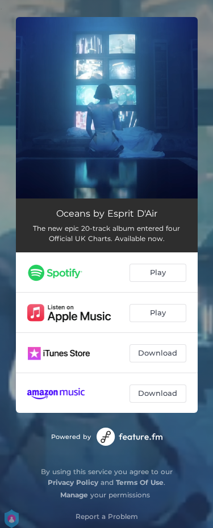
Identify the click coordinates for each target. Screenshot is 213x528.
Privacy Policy (73, 482)
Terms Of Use (140, 482)
